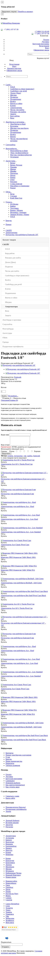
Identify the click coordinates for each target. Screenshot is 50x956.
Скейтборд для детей (18, 91)
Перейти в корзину (25, 11)
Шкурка (13, 95)
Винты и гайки (16, 103)
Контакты (9, 753)
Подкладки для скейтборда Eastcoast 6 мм (17, 494)
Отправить (5, 947)
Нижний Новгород (13, 875)
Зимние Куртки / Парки (19, 214)
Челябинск (10, 920)
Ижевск (9, 848)
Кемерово (9, 854)
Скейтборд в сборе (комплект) (22, 89)
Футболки (14, 204)
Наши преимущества (14, 761)
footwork (36, 456)
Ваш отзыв (5, 445)
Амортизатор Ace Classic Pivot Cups (15, 545)
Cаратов (9, 900)
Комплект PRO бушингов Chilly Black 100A (18, 557)
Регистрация (44, 46)
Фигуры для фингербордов (21, 155)
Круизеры (14, 126)
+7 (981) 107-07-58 (10, 29)
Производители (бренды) (16, 807)
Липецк (9, 865)
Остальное (14, 157)
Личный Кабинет (12, 820)
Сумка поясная (16, 184)
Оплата (46, 40)
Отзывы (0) (13, 400)
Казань (8, 852)
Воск (12, 118)
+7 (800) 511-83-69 (42, 32)
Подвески (14, 97)
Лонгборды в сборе (18, 124)
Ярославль (10, 922)
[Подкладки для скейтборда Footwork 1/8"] (18, 365)
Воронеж (9, 844)
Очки (12, 180)
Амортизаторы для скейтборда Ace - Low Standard (21, 532)
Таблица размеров (13, 765)
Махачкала (10, 867)
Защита (13, 114)
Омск (8, 885)
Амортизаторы (16, 108)
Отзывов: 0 (6, 398)
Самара (8, 898)
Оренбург (9, 887)
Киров (8, 858)
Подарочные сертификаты (16, 809)
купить (10, 456)
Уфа (7, 916)
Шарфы (13, 171)
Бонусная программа (41, 44)
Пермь (8, 891)
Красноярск (10, 863)
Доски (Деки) (15, 93)
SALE (12, 87)
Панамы (13, 167)
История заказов (12, 823)
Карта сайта (10, 798)
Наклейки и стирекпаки (19, 186)
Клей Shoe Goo (16, 198)
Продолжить (6, 453)
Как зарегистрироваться (15, 785)
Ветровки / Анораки (18, 212)
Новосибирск (11, 883)
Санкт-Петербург (12, 904)
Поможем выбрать (13, 783)
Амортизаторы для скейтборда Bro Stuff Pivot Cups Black (23, 596)
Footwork (17, 377)
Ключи (13, 106)
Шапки (13, 169)
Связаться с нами (12, 796)
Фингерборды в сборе (19, 151)
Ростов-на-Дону (12, 894)
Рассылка (9, 827)
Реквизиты (10, 763)
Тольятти (9, 908)
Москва (9, 869)
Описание (5, 400)
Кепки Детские (16, 165)
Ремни (12, 177)
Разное (13, 188)
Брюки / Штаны (16, 210)
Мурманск (10, 871)
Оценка (4, 451)
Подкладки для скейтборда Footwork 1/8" (22, 235)
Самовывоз (10, 781)
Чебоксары (10, 918)
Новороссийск (11, 881)
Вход (47, 48)
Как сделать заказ (12, 787)
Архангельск (11, 836)
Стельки (13, 196)
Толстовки (14, 208)
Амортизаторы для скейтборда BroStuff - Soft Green (21, 583)
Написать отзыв (19, 398)
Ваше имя (5, 435)
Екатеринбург (11, 846)
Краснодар (10, 860)
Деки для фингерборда (19, 153)
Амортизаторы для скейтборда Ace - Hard (17, 506)
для (24, 456)
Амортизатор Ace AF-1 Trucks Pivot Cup (17, 464)
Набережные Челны (13, 873)
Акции (8, 811)
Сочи (8, 906)
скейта (29, 456)
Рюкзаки (13, 182)
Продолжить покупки (9, 11)
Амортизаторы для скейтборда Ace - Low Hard (19, 519)
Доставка (45, 42)
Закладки (9, 825)
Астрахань (10, 838)
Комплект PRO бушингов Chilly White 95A (18, 570)
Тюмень (9, 912)
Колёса (13, 101)
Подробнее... (13, 396)
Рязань (8, 896)
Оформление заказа (41, 50)
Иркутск (9, 850)
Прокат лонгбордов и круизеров (18, 755)
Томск (8, 910)
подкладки (18, 456)
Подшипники (15, 99)
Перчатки (14, 173)
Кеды (12, 194)
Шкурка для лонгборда (19, 128)
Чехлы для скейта (17, 110)
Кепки (12, 163)
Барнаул (9, 840)
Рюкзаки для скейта (18, 112)
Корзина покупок (14, 68)
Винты (13, 137)
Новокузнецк (11, 877)
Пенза (8, 889)
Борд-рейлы (15, 116)
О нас (8, 757)
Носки (12, 175)
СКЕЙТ (9, 230)
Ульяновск (10, 914)
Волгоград (10, 842)
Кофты (13, 206)
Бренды (9, 759)
